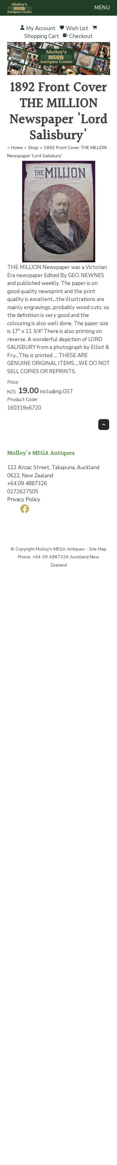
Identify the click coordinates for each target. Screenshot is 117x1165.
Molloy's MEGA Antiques (60, 549)
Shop (33, 148)
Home (17, 148)
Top (103, 424)
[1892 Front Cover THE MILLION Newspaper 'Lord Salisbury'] (58, 261)
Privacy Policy (23, 499)
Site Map (97, 549)
